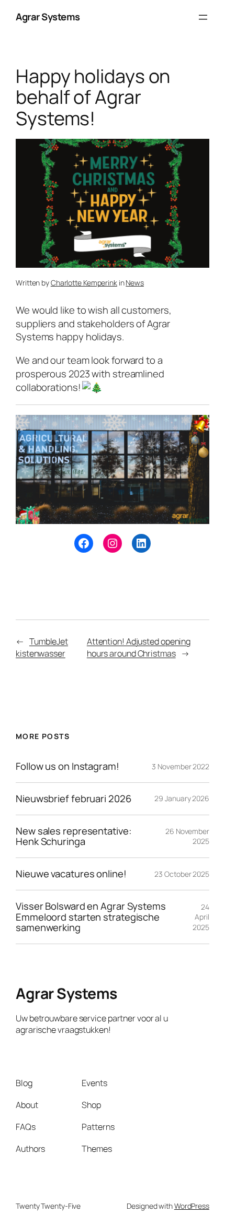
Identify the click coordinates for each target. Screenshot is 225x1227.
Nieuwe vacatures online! (71, 873)
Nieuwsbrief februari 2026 (73, 798)
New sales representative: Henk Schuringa (74, 836)
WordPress (191, 1206)
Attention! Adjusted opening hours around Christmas (138, 647)
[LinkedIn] (141, 543)
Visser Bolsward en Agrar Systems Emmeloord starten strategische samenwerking (91, 917)
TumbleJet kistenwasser (42, 647)
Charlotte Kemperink (84, 283)
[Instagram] (112, 543)
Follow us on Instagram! (67, 766)
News (135, 283)
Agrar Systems (48, 16)
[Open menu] (203, 17)
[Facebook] (83, 543)
